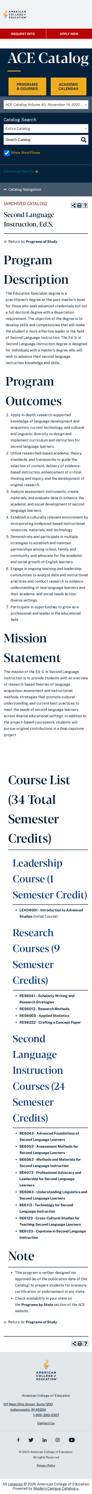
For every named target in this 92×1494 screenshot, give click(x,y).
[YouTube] (72, 1440)
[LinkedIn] (44, 1440)
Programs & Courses (27, 86)
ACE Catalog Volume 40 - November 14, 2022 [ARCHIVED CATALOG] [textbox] (47, 105)
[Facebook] (18, 1440)
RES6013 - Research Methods (44, 1009)
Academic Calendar (68, 86)
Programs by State (37, 1305)
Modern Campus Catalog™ (56, 1488)
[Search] (83, 140)
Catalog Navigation (24, 189)
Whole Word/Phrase (25, 152)
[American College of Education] (15, 14)
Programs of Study (41, 241)
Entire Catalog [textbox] (18, 128)
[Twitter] (30, 1440)
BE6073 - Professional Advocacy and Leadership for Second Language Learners (50, 1178)
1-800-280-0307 (46, 1415)
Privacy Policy (46, 1465)
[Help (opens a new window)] (85, 205)
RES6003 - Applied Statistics (44, 1016)
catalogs (15, 1484)
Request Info (23, 34)
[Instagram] (58, 1440)
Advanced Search (19, 171)
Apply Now (69, 34)
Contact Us (46, 1423)
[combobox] (46, 104)
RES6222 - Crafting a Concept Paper (50, 1022)
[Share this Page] (73, 205)
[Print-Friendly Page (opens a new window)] (79, 205)
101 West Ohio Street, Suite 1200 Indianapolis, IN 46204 (28, 1406)
